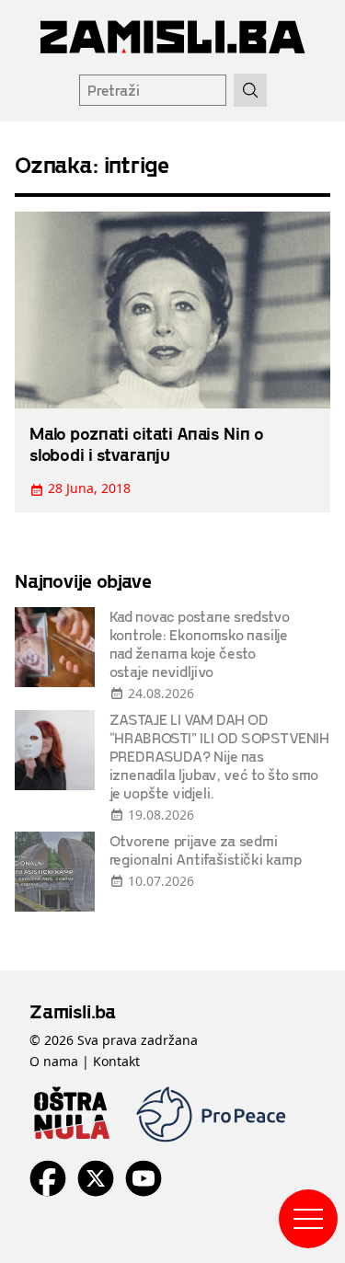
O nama (53, 1061)
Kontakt (116, 1061)
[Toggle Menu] (308, 1218)
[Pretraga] (250, 90)
